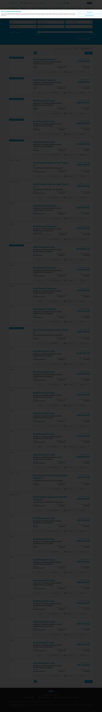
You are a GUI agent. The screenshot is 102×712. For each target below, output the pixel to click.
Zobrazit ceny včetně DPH (64, 48)
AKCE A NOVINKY (71, 8)
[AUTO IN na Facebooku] (63, 3)
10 (58, 53)
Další (88, 53)
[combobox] (23, 22)
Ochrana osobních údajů (43, 697)
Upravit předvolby (89, 15)
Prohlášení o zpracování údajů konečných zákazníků (65, 697)
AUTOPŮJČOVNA (58, 8)
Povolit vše (89, 12)
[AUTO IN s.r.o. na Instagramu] (66, 3)
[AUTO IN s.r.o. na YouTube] (68, 3)
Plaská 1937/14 (34, 3)
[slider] (39, 32)
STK (80, 8)
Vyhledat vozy (84, 39)
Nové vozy (14, 8)
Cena (65, 30)
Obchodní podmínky (29, 697)
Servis (33, 8)
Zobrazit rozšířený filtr (16, 32)
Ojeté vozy (24, 8)
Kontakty (87, 8)
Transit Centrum (44, 8)
